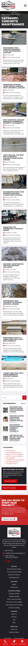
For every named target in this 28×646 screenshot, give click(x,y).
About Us (14, 614)
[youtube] (9, 561)
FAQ (14, 620)
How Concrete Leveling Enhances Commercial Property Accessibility (16, 428)
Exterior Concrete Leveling (13, 454)
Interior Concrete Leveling (13, 456)
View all (23, 403)
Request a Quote (14, 632)
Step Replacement (14, 577)
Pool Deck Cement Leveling (14, 602)
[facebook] (4, 561)
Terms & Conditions (19, 638)
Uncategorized (10, 463)
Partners (14, 617)
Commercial (9, 450)
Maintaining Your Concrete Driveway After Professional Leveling (16, 409)
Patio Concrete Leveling (14, 599)
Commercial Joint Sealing (14, 572)
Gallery (14, 584)
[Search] (24, 398)
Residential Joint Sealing (14, 569)
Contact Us (14, 629)
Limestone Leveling (14, 608)
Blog (14, 622)
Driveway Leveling (14, 593)
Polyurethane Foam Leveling (14, 605)
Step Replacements (11, 462)
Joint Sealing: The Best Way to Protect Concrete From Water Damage (16, 437)
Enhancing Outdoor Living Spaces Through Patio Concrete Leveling (16, 418)
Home (3, 14)
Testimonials (14, 587)
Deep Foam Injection (14, 575)
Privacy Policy (7, 638)
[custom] (12, 561)
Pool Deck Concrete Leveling (14, 460)
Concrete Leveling (14, 591)
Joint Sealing (9, 458)
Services (14, 566)
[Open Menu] (25, 5)
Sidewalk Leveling (14, 596)
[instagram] (6, 561)
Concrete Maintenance (12, 452)
